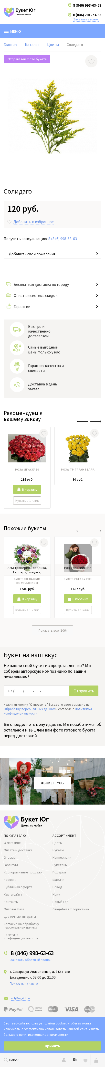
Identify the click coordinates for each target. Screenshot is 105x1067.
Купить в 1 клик (27, 500)
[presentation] (82, 421)
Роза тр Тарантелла (78, 469)
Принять (52, 1045)
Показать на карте (24, 983)
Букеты (58, 850)
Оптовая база (14, 909)
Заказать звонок (86, 19)
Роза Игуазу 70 (27, 469)
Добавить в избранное (33, 221)
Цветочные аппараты (20, 916)
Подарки (59, 872)
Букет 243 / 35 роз (78, 579)
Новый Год (60, 901)
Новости (10, 879)
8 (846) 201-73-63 (87, 15)
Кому (56, 894)
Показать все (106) (53, 630)
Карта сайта (13, 894)
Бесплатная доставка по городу (41, 284)
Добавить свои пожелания (32, 253)
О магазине (12, 842)
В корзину (29, 489)
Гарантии (22, 306)
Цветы (57, 842)
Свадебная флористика (70, 909)
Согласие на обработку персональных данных (21, 925)
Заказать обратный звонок (31, 960)
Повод (57, 887)
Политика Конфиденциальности (21, 936)
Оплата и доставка (18, 850)
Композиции (62, 857)
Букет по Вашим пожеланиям (27, 581)
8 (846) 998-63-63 (87, 5)
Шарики (58, 879)
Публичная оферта (18, 887)
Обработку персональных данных (29, 709)
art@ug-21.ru (20, 998)
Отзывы (10, 857)
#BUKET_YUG (52, 782)
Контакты (11, 901)
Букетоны (59, 865)
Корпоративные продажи (23, 872)
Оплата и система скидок (35, 295)
